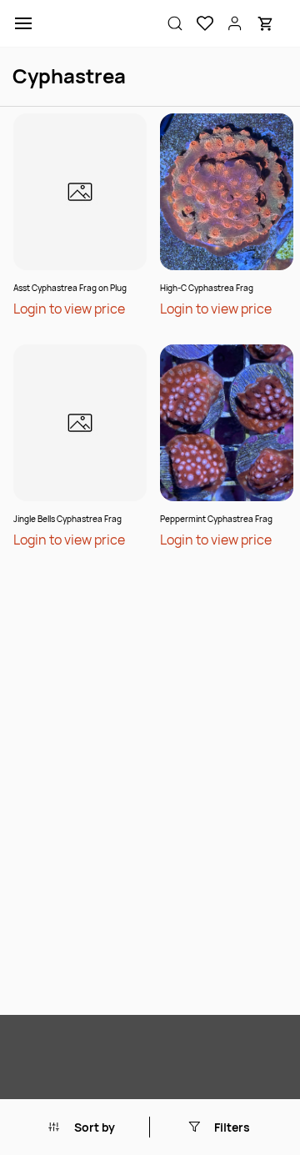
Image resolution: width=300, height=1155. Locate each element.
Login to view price (69, 308)
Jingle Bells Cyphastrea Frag (67, 519)
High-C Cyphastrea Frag (206, 288)
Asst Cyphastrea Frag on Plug (70, 288)
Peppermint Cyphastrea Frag (216, 519)
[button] (198, 23)
